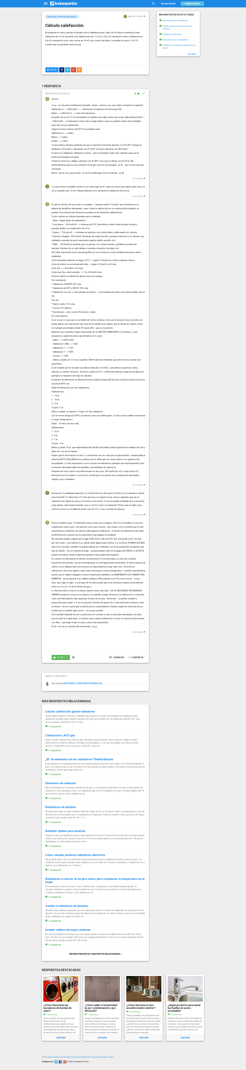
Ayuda (63, 1057)
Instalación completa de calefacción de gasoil (179, 46)
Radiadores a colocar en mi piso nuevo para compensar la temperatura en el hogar (94, 880)
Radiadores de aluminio (60, 807)
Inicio (44, 1057)
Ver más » (192, 54)
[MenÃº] (45, 3)
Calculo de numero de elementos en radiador (177, 27)
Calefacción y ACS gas (60, 735)
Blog (68, 1057)
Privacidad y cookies (105, 1057)
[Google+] (64, 1061)
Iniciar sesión (168, 4)
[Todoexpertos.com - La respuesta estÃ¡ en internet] (63, 3)
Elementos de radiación (60, 783)
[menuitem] (61, 69)
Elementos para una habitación (175, 20)
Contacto (75, 1057)
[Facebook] (60, 1061)
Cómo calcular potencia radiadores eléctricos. (75, 855)
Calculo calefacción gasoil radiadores (70, 711)
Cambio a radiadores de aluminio (66, 906)
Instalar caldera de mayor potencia (68, 929)
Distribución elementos (172, 34)
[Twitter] (56, 1061)
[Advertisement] (95, 55)
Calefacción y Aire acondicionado (61, 17)
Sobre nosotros (53, 1057)
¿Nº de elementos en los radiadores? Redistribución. (79, 759)
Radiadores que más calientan (175, 40)
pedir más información (89, 683)
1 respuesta (54, 726)
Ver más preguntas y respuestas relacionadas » (95, 954)
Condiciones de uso (88, 1057)
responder (69, 683)
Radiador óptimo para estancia (65, 831)
